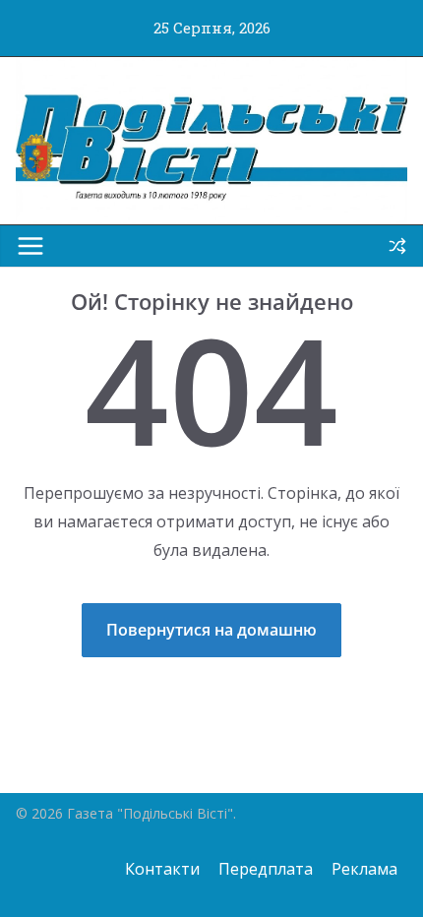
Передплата (265, 869)
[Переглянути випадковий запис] (397, 246)
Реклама (364, 869)
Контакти (162, 869)
